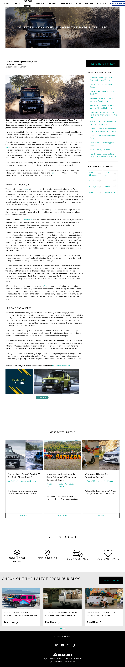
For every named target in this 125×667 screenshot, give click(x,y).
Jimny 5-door (56, 173)
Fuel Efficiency (93, 173)
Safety (107, 186)
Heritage (92, 186)
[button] (61, 628)
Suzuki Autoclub (25, 220)
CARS (7, 3)
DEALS (17, 3)
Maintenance (110, 192)
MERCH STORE (118, 3)
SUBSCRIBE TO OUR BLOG (103, 64)
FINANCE (40, 3)
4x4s (107, 180)
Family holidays (108, 173)
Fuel (91, 192)
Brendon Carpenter (20, 67)
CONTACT (101, 3)
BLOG (78, 3)
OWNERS (52, 3)
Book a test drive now (61, 366)
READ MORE (24, 516)
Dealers (92, 180)
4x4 (26, 189)
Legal (45, 658)
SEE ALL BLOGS (111, 580)
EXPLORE (89, 3)
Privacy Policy (56, 658)
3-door (47, 286)
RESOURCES (66, 3)
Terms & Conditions (73, 658)
